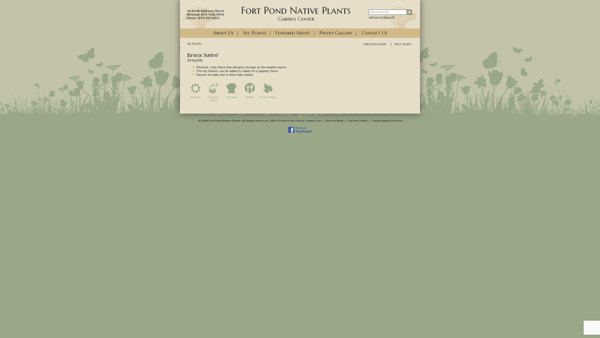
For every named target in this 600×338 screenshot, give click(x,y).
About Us (223, 33)
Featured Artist (292, 33)
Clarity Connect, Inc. (308, 120)
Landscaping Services (387, 120)
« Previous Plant (374, 44)
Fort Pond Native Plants (296, 13)
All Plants (254, 33)
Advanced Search (381, 17)
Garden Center (358, 120)
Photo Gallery (335, 33)
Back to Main (334, 120)
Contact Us (374, 33)
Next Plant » (404, 44)
